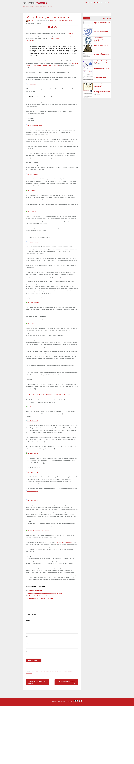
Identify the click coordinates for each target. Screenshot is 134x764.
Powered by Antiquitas (67, 703)
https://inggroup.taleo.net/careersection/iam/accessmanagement (49, 394)
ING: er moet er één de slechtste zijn (37, 595)
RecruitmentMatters (56, 701)
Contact (106, 2)
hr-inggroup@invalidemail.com (65, 542)
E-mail (28, 643)
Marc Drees (32, 21)
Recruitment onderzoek (46, 6)
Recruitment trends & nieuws (31, 6)
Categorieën (88, 2)
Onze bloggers (98, 2)
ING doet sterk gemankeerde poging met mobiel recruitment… (44, 593)
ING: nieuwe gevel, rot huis (34, 590)
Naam (28, 636)
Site (27, 651)
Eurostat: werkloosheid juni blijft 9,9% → (67, 682)
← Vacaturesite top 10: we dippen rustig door (36, 682)
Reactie (28, 620)
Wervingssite (54, 21)
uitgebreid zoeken (107, 18)
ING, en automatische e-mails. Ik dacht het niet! (40, 598)
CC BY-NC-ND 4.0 (70, 701)
